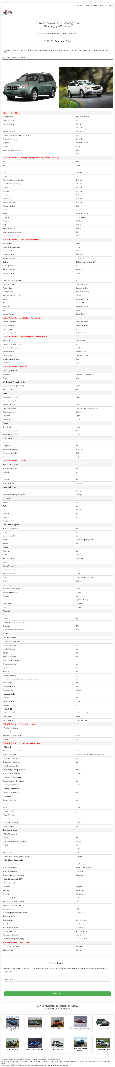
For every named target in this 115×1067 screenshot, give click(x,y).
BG (83, 5)
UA (91, 5)
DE (103, 5)
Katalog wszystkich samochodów (11, 57)
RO (94, 5)
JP (112, 5)
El (98, 5)
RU (86, 5)
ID (110, 5)
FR (88, 5)
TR (80, 5)
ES (96, 5)
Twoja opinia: (8, 979)
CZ (105, 5)
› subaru (23, 57)
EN (78, 5)
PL (107, 5)
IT (100, 5)
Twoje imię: (8, 971)
